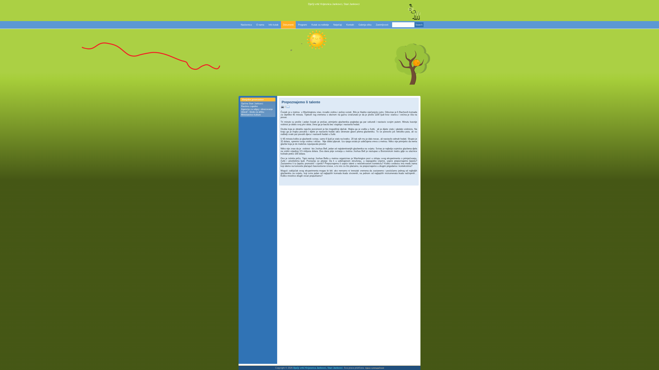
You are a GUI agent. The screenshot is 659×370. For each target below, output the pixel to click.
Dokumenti (288, 24)
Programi (302, 24)
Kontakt (350, 24)
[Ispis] (282, 106)
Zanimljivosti (382, 24)
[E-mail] (288, 106)
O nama (260, 24)
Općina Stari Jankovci (252, 103)
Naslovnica (246, 24)
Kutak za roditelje (320, 24)
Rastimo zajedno (249, 106)
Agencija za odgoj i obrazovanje (257, 109)
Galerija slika (365, 24)
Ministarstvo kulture (251, 114)
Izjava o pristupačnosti (374, 368)
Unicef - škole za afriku (252, 112)
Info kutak (274, 24)
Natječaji (337, 24)
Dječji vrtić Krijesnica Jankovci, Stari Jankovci (334, 4)
